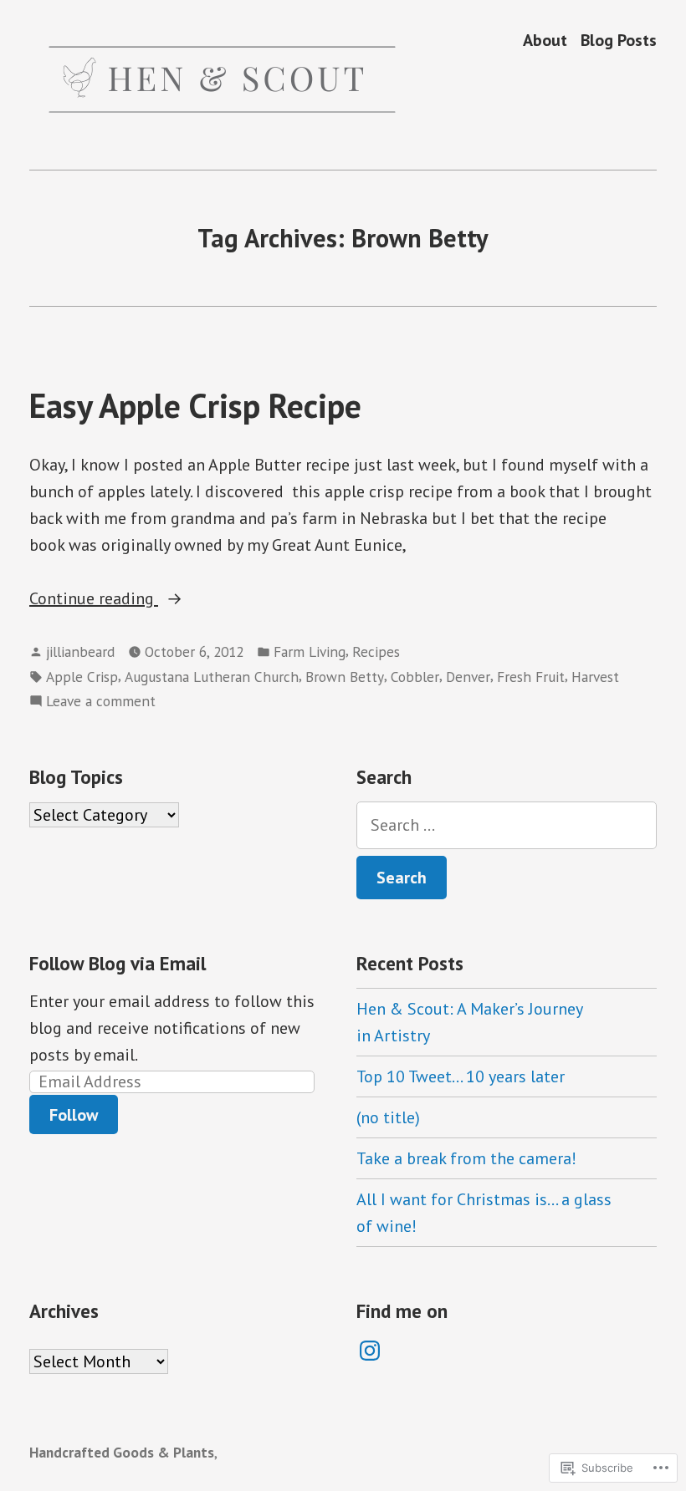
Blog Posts (619, 39)
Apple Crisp (82, 676)
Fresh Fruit (531, 676)
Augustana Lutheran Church (212, 676)
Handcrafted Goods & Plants (121, 1452)
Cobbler (415, 676)
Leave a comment (101, 701)
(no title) (388, 1117)
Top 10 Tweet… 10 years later (460, 1076)
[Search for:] (506, 825)
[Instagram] (369, 1350)
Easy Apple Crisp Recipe (195, 405)
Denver (468, 676)
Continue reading (93, 599)
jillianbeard (80, 651)
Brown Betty (344, 676)
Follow (73, 1115)
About (545, 39)
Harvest (595, 676)
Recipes (376, 651)
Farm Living (310, 651)
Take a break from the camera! (466, 1158)
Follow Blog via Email (117, 963)
